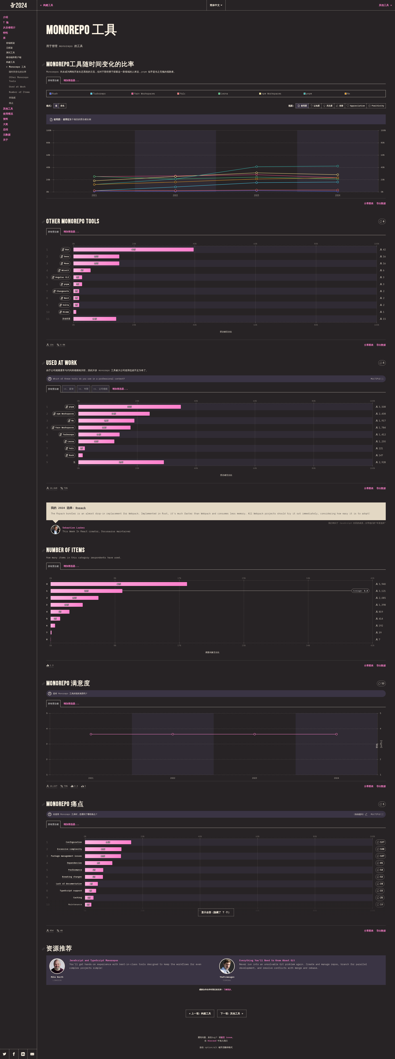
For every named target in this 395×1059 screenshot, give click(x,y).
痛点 (11, 102)
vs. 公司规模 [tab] (100, 388)
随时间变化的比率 (17, 71)
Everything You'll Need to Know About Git (267, 960)
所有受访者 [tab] (53, 80)
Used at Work (17, 86)
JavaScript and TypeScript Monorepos (93, 960)
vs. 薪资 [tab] (69, 388)
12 (382, 684)
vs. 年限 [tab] (83, 388)
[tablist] (54, 80)
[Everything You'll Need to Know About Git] (227, 966)
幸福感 (12, 97)
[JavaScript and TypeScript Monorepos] (57, 966)
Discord (212, 1040)
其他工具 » (231, 1013)
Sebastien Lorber (55, 529)
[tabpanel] (216, 147)
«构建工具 (200, 1013)
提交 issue (226, 1037)
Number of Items (19, 92)
